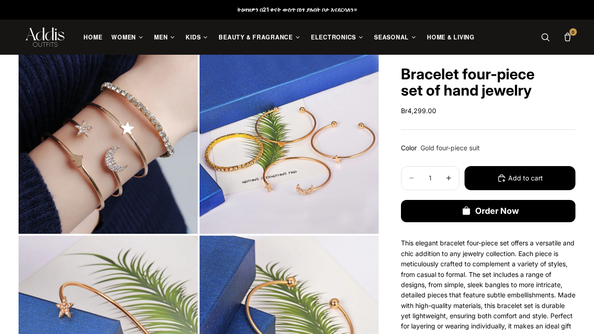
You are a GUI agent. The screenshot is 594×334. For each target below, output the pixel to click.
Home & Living (451, 37)
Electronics (333, 37)
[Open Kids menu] (205, 37)
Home (93, 37)
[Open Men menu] (172, 37)
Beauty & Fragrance (256, 37)
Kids (193, 37)
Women (123, 37)
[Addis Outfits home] (45, 37)
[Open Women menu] (141, 37)
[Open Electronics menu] (361, 37)
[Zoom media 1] (108, 144)
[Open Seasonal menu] (414, 37)
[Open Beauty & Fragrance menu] (298, 37)
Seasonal (391, 37)
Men (161, 37)
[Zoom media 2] (289, 144)
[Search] (545, 37)
